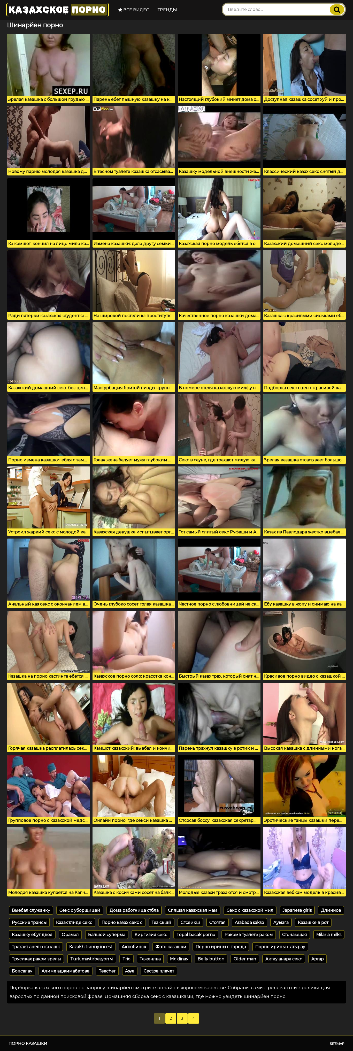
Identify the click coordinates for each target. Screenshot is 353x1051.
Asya (129, 971)
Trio (126, 958)
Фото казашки (171, 946)
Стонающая (294, 934)
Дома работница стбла (134, 910)
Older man (245, 958)
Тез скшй (161, 922)
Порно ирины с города (221, 946)
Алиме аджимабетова (65, 971)
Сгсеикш (190, 922)
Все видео (136, 9)
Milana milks (328, 934)
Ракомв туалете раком (249, 934)
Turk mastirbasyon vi (91, 958)
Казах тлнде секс (74, 922)
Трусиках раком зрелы (36, 958)
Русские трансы (29, 922)
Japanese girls (297, 910)
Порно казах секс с (122, 922)
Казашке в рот (313, 922)
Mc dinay (179, 958)
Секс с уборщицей (79, 910)
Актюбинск (134, 946)
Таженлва (150, 958)
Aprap (317, 958)
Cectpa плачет (159, 971)
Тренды (167, 9)
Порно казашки (28, 1043)
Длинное (331, 910)
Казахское (57, 9)
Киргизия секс (151, 934)
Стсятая (217, 922)
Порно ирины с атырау (280, 946)
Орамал (70, 934)
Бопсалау (22, 971)
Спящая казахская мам (192, 910)
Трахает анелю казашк (36, 946)
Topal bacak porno (196, 934)
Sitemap (337, 1043)
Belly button (211, 958)
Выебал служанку (31, 910)
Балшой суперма (106, 934)
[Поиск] (337, 9)
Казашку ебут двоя (32, 934)
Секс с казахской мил (250, 910)
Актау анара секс (283, 958)
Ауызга (281, 922)
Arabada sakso (249, 922)
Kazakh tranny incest (90, 946)
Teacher (107, 971)
